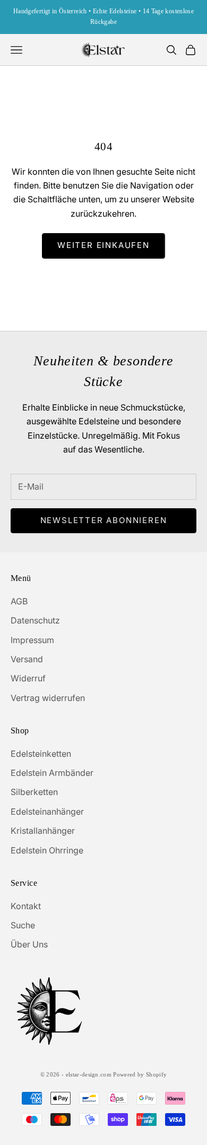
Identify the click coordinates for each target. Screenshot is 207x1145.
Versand (27, 659)
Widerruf (28, 678)
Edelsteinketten (41, 753)
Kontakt (26, 906)
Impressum (32, 640)
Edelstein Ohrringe (47, 850)
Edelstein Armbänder (52, 772)
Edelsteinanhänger (47, 811)
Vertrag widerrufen (48, 698)
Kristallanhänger (43, 830)
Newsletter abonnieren (103, 520)
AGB (19, 601)
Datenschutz (35, 620)
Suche (23, 925)
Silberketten (34, 792)
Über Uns (29, 944)
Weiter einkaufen (103, 245)
